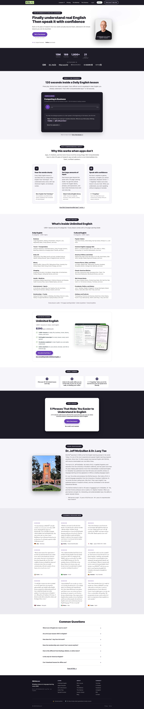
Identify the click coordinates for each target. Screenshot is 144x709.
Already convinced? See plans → (39, 39)
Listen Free (61, 690)
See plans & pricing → (44, 353)
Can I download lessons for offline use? (55, 662)
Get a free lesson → (77, 134)
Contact (98, 694)
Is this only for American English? (53, 656)
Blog (78, 694)
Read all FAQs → (72, 668)
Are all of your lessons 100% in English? (55, 633)
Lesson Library (80, 692)
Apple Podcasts (62, 685)
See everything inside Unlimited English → (48, 357)
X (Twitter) (98, 685)
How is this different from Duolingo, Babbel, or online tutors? (61, 651)
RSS (97, 692)
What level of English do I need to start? (55, 628)
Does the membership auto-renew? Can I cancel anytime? (60, 645)
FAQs (78, 685)
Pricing (68, 2)
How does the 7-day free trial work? (54, 639)
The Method (76, 2)
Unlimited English (62, 683)
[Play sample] (48, 107)
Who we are (80, 683)
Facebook (98, 687)
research (93, 487)
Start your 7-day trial (111, 2)
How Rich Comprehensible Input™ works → (72, 207)
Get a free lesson (39, 34)
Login (92, 2)
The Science (84, 2)
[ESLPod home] (30, 2)
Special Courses (62, 692)
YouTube (98, 683)
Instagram (98, 690)
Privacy (106, 706)
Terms (110, 706)
